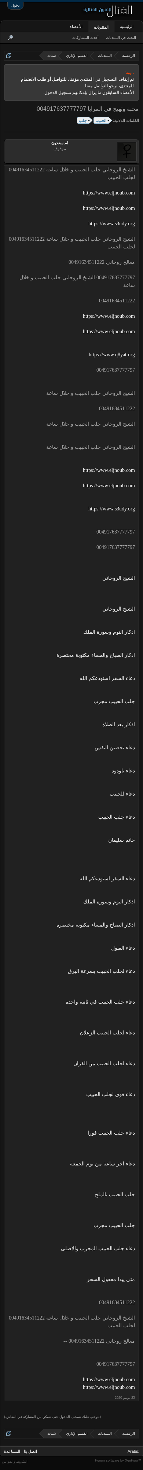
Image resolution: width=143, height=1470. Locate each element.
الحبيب (100, 120)
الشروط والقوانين (14, 1461)
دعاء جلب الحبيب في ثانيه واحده (100, 1002)
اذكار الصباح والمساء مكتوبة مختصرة (95, 655)
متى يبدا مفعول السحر (111, 1279)
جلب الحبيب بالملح (115, 1194)
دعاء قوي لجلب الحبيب (110, 1094)
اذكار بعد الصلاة (118, 724)
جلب (83, 120)
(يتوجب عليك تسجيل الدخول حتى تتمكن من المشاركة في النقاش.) (52, 1417)
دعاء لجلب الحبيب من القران (104, 1063)
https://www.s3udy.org (111, 223)
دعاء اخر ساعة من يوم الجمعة (102, 1164)
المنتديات (101, 27)
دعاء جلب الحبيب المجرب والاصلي (98, 1248)
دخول (15, 5)
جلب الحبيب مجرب (114, 701)
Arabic (133, 1451)
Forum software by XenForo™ (118, 1460)
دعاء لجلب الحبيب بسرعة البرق (101, 971)
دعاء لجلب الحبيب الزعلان (107, 1033)
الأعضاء (76, 26)
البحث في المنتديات (121, 38)
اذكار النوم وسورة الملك (109, 632)
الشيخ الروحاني (118, 578)
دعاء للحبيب (122, 794)
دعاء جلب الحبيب (116, 817)
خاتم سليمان (121, 840)
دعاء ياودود (123, 771)
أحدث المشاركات (85, 38)
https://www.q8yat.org (112, 354)
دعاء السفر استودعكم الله (107, 678)
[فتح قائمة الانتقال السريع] (8, 55)
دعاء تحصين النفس (115, 747)
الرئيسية (126, 26)
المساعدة (12, 1451)
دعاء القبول (123, 948)
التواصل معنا (96, 85)
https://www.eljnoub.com (109, 193)
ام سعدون (59, 143)
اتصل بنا (30, 1451)
